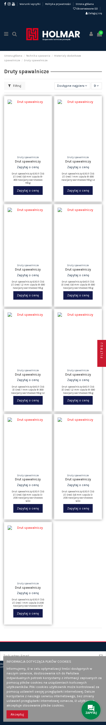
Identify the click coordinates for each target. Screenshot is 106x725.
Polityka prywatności (58, 4)
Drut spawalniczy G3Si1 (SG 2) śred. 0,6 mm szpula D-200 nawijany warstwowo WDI (28, 496)
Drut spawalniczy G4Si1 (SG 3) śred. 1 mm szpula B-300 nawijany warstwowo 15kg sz (28, 389)
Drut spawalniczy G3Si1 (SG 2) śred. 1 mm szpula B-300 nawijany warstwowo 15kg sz (78, 176)
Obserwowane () (87, 8)
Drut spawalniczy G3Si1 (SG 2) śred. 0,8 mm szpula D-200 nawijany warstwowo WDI (78, 496)
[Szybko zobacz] (34, 151)
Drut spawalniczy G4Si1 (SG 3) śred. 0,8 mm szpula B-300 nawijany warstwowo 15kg (78, 284)
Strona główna (85, 4)
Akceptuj (17, 714)
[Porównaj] (28, 151)
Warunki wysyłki (30, 4)
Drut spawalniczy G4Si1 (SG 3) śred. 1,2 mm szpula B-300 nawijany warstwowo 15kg (78, 389)
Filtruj (16, 86)
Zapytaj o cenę (28, 190)
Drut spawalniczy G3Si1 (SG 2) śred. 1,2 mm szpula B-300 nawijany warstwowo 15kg (28, 284)
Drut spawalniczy (28, 161)
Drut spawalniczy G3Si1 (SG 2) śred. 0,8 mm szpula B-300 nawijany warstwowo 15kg (28, 178)
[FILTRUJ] (101, 362)
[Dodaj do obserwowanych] (21, 151)
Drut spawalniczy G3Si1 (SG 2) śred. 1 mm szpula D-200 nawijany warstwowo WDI (28, 602)
